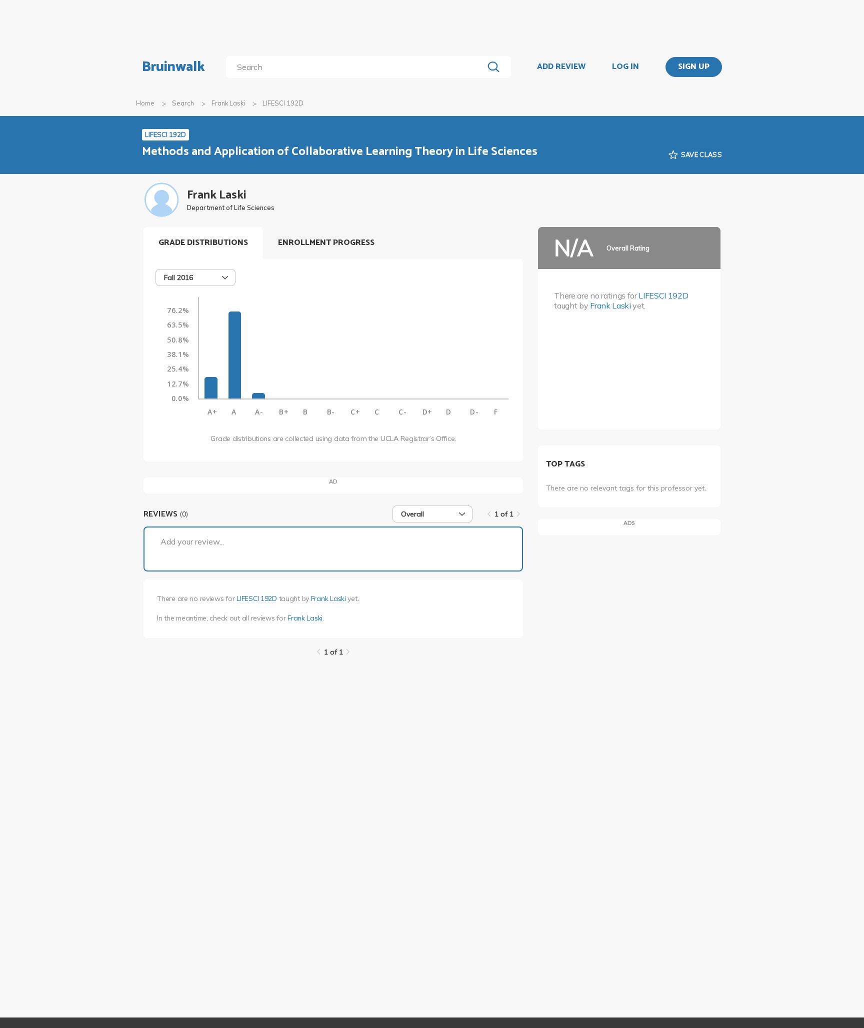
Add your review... (192, 541)
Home (145, 103)
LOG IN (625, 67)
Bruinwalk (173, 67)
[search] (356, 67)
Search (183, 103)
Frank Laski (228, 103)
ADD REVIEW (561, 67)
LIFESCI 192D (256, 598)
